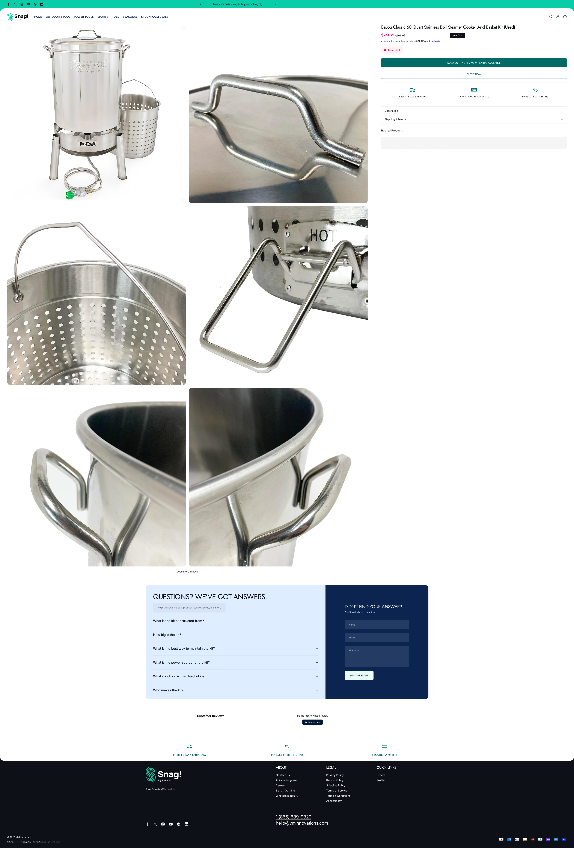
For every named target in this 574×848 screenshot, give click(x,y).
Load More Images (187, 571)
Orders (381, 775)
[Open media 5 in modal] (96, 477)
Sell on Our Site (285, 790)
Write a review (313, 722)
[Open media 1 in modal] (96, 114)
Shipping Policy (335, 785)
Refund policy (12, 842)
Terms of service (39, 842)
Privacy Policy (335, 775)
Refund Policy (334, 780)
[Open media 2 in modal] (278, 114)
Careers (281, 785)
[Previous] (201, 4)
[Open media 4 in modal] (278, 295)
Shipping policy (54, 842)
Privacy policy (25, 842)
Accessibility (334, 800)
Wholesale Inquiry (287, 795)
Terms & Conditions (338, 795)
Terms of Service (336, 790)
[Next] (274, 4)
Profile (380, 780)
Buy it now (474, 74)
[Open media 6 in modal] (278, 477)
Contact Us (283, 775)
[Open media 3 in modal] (96, 295)
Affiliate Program (286, 780)
